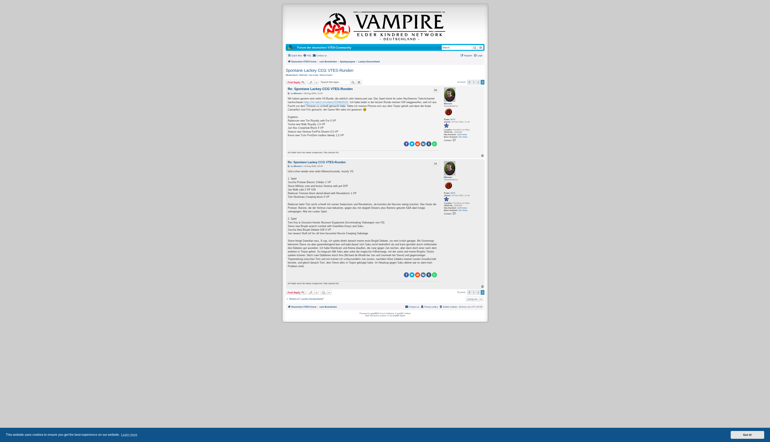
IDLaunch (374, 315)
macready (313, 75)
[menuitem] (307, 55)
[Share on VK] (423, 143)
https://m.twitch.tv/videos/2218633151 (326, 102)
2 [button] (478, 82)
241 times (462, 137)
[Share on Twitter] (411, 143)
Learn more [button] (129, 434)
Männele (303, 75)
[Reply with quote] (435, 89)
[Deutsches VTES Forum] (385, 25)
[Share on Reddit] (417, 143)
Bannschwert (326, 75)
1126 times (462, 134)
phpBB (374, 313)
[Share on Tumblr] (428, 143)
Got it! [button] (747, 434)
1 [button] (473, 82)
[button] (469, 82)
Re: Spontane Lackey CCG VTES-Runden (320, 89)
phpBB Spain (399, 315)
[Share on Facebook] (406, 143)
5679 (452, 119)
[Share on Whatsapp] (434, 143)
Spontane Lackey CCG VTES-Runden (319, 70)
